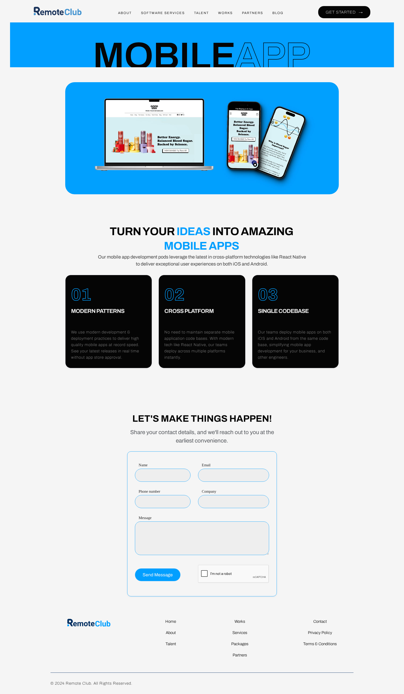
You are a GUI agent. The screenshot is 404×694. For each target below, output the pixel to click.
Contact (320, 621)
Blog (277, 13)
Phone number (149, 491)
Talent (171, 644)
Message (145, 518)
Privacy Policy (320, 632)
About (125, 13)
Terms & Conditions (320, 644)
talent (201, 13)
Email (206, 465)
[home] (60, 13)
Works (225, 13)
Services (239, 632)
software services (163, 13)
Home (170, 621)
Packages (239, 644)
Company (209, 491)
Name (143, 465)
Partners (252, 13)
